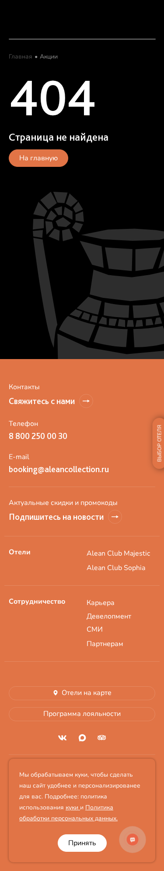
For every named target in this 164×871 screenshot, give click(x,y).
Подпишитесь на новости (56, 517)
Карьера (101, 602)
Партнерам (105, 643)
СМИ (95, 629)
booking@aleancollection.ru (59, 469)
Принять (82, 843)
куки (73, 807)
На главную (38, 158)
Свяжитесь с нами (42, 401)
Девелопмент (109, 616)
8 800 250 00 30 (38, 436)
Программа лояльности (82, 714)
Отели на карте (87, 693)
